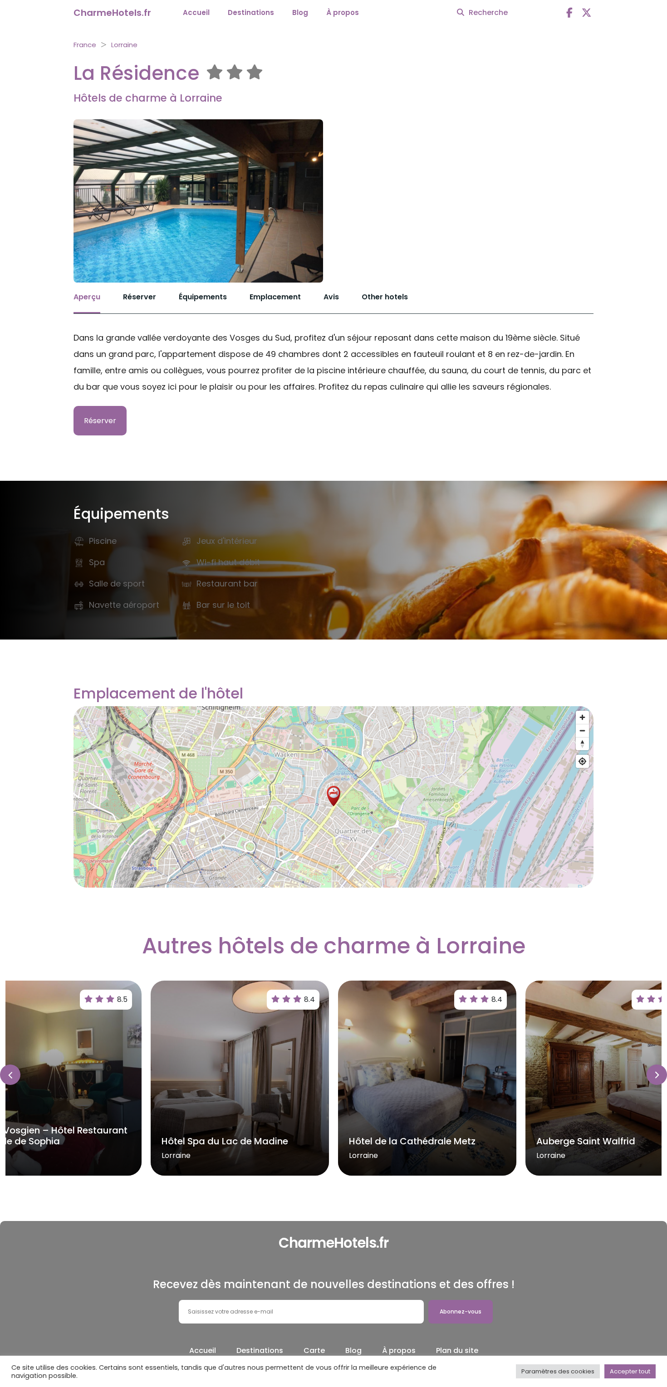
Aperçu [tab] (87, 297)
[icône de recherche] (460, 13)
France (85, 44)
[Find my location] (582, 761)
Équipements (203, 297)
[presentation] (10, 1075)
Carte (314, 1350)
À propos (342, 12)
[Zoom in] (582, 717)
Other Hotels (385, 297)
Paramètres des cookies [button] (557, 1371)
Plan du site (457, 1350)
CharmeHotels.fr (112, 12)
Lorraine (124, 44)
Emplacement (275, 297)
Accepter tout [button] (630, 1371)
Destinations (251, 12)
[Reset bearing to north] (582, 743)
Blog (300, 12)
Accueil (196, 12)
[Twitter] (586, 13)
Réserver (139, 297)
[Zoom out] (582, 730)
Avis (331, 297)
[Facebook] (569, 13)
